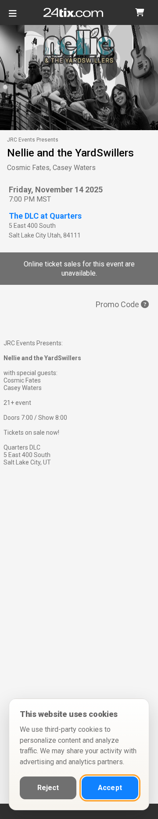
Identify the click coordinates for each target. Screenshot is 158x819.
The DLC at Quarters (45, 215)
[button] (139, 12)
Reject (48, 788)
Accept (110, 788)
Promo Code (118, 304)
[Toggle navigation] (12, 17)
